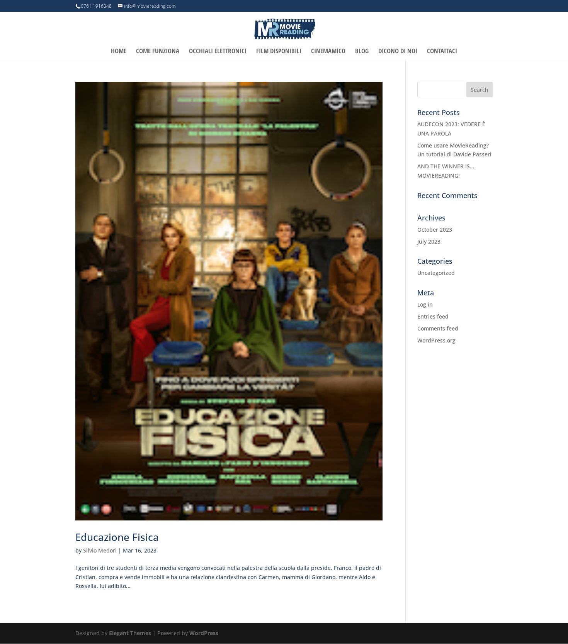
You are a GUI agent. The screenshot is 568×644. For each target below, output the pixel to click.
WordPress (203, 633)
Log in (425, 304)
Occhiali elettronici (218, 51)
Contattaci (442, 51)
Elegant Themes (130, 633)
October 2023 (434, 229)
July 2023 (428, 241)
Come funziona (157, 51)
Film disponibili (278, 51)
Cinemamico (328, 51)
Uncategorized (436, 272)
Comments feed (437, 328)
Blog (362, 51)
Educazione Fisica (117, 537)
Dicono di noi (397, 51)
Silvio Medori (100, 550)
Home (118, 51)
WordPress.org (436, 340)
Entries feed (433, 316)
